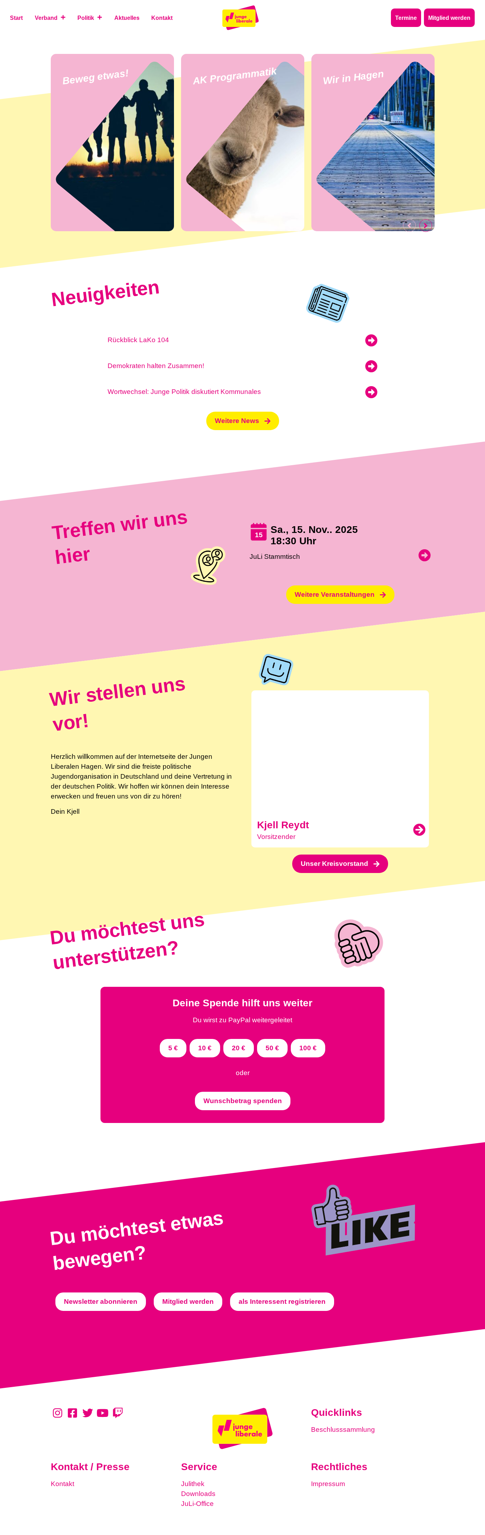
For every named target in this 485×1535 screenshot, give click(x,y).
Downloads (198, 1493)
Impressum (328, 1483)
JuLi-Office (197, 1503)
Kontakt (62, 1483)
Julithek (193, 1483)
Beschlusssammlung (343, 1429)
